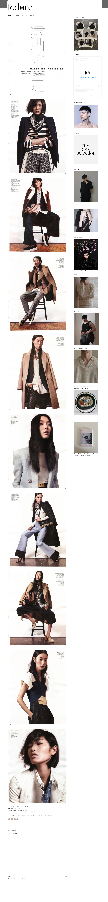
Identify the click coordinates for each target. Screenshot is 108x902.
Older (65, 876)
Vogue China (48, 815)
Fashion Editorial (20, 815)
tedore (42, 815)
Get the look (29, 815)
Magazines (37, 815)
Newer (9, 876)
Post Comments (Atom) (19, 878)
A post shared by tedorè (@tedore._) (87, 95)
